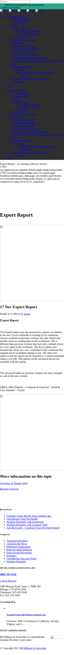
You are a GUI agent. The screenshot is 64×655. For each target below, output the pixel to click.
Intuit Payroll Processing (19, 552)
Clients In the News (17, 543)
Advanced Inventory (17, 540)
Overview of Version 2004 (14, 483)
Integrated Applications (19, 546)
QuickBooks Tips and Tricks (21, 558)
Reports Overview (9, 489)
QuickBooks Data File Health (22, 519)
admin (27, 314)
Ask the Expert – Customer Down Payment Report (33, 527)
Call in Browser (8, 580)
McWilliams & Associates (33, 648)
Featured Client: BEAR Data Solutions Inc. (29, 516)
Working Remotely (16, 561)
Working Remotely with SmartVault (25, 521)
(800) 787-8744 (8, 574)
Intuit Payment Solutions (19, 549)
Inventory (12, 555)
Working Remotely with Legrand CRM (27, 524)
